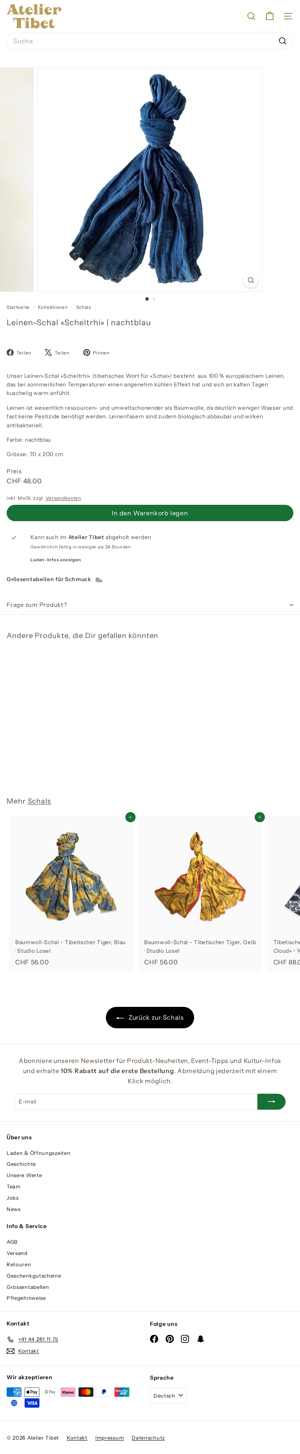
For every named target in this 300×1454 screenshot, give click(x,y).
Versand (17, 1253)
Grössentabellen (28, 1287)
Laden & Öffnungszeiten (38, 1153)
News (14, 1209)
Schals (83, 307)
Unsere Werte (24, 1175)
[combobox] (150, 41)
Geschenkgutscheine (34, 1275)
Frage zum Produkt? (37, 604)
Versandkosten (63, 498)
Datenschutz (148, 1438)
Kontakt (77, 1438)
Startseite (19, 307)
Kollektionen (53, 307)
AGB (12, 1242)
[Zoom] (251, 280)
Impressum (109, 1438)
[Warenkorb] (270, 16)
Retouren (19, 1264)
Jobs (13, 1198)
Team (14, 1186)
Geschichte (21, 1164)
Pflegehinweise (26, 1298)
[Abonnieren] (271, 1101)
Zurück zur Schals (155, 1017)
